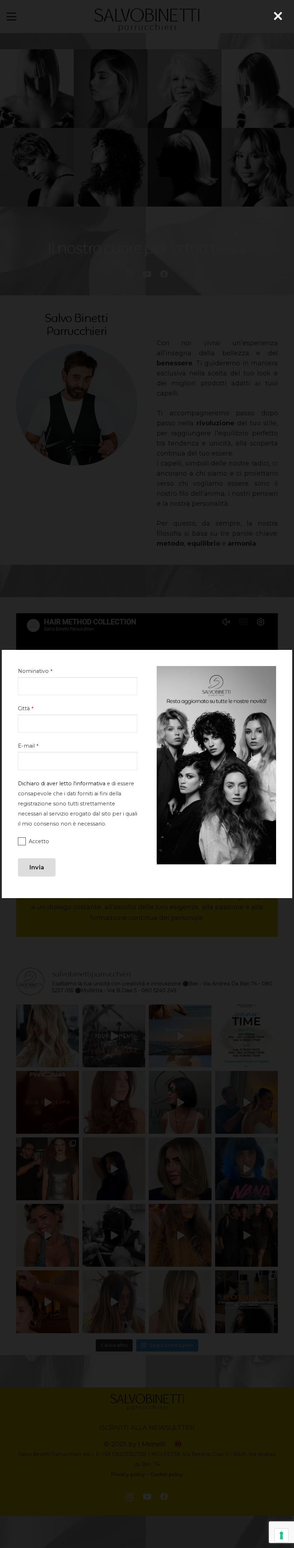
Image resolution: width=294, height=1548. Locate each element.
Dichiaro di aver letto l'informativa (61, 783)
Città (25, 708)
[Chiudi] (278, 16)
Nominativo (35, 671)
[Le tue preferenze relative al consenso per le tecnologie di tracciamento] (281, 1535)
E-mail (28, 746)
